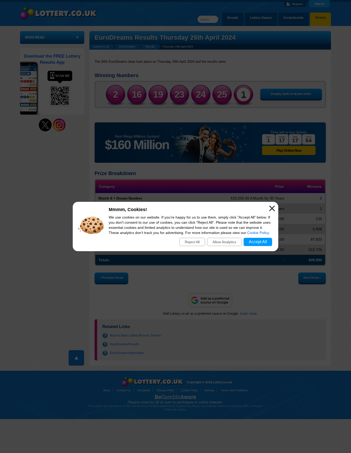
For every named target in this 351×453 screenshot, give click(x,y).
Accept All (258, 242)
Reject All (192, 242)
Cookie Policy (258, 233)
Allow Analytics (224, 242)
